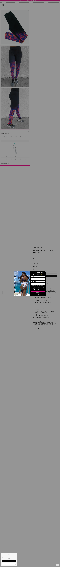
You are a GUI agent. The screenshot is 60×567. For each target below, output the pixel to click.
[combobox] (32, 284)
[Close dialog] (45, 271)
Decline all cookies (9, 563)
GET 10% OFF (38, 292)
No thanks (37, 294)
